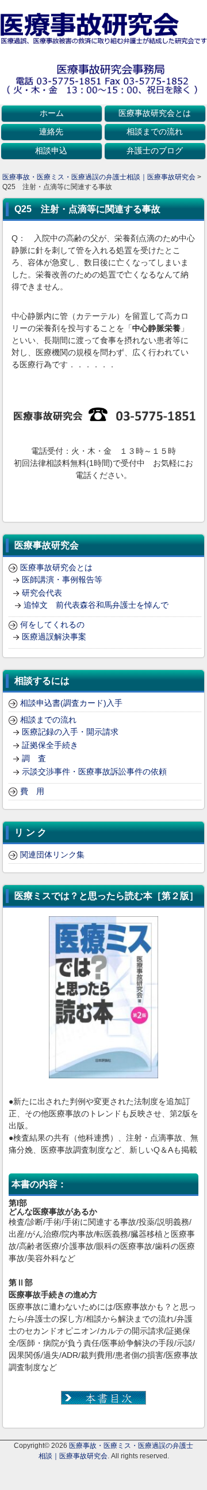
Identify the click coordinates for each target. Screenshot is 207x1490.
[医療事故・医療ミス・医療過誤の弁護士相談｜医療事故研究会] (103, 41)
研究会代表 (42, 592)
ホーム (52, 113)
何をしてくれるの (52, 624)
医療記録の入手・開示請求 (70, 731)
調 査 (34, 758)
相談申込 (51, 150)
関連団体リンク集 (52, 854)
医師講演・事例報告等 (62, 579)
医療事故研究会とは (154, 113)
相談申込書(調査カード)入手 (71, 703)
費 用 (32, 791)
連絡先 (51, 131)
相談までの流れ (154, 131)
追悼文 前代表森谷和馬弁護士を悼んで (96, 604)
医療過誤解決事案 (54, 636)
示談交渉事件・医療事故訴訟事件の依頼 (94, 771)
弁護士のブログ (154, 150)
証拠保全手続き (50, 745)
